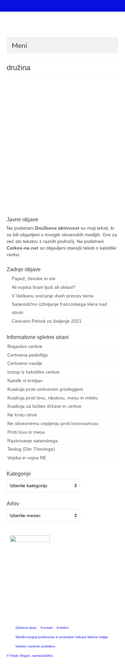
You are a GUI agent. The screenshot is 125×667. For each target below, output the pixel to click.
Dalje (101, 190)
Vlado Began (37, 125)
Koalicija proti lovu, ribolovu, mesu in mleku (52, 397)
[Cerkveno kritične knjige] (62, 26)
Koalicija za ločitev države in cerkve (44, 406)
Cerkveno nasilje (24, 363)
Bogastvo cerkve (24, 346)
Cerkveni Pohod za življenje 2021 (47, 321)
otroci (40, 207)
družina (22, 207)
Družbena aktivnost (57, 228)
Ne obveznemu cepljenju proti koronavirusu (53, 423)
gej (32, 207)
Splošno (79, 125)
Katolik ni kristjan (25, 380)
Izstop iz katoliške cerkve (33, 372)
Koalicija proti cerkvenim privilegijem (45, 389)
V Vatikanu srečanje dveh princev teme (53, 295)
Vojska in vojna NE (26, 457)
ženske (71, 207)
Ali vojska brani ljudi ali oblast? (44, 287)
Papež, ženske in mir (34, 278)
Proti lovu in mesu (26, 432)
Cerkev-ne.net (22, 248)
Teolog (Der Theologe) (31, 449)
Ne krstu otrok (22, 414)
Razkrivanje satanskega (32, 440)
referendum (55, 207)
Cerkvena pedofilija (27, 355)
